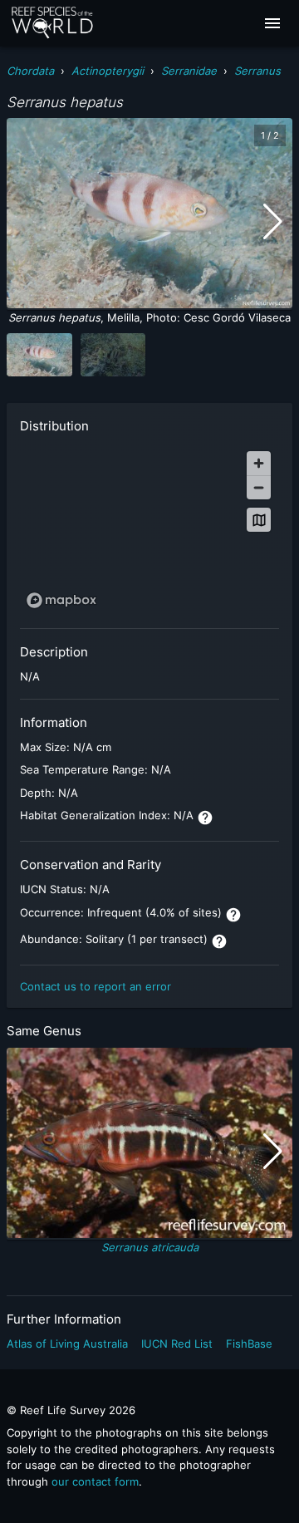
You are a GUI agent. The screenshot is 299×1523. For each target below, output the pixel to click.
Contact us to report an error (95, 986)
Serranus (257, 70)
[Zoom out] (259, 487)
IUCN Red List (177, 1343)
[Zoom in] (259, 463)
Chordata (30, 70)
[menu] (272, 23)
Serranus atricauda (150, 1247)
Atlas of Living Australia (67, 1343)
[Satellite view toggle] (259, 520)
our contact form (95, 1481)
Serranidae (189, 70)
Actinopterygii (107, 70)
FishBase (249, 1343)
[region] (149, 529)
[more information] (205, 818)
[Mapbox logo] (61, 600)
